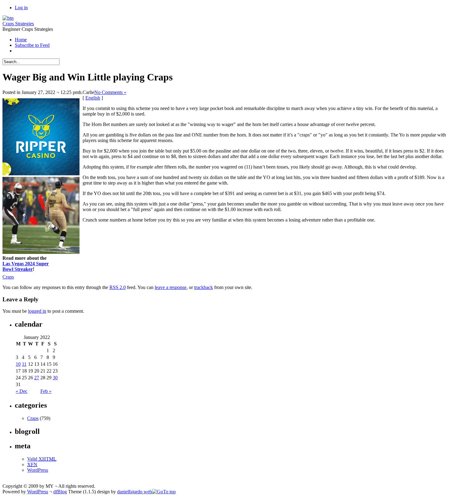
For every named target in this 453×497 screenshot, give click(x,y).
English (92, 97)
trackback (203, 287)
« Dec (21, 391)
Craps (8, 276)
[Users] (8, 18)
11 (24, 364)
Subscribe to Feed (32, 45)
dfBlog (60, 491)
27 (36, 377)
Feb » (45, 391)
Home (21, 39)
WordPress (37, 470)
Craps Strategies (18, 23)
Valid (41, 459)
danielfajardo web (134, 491)
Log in (21, 7)
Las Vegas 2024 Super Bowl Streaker (25, 266)
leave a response (170, 287)
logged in (37, 311)
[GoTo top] (164, 491)
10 (18, 364)
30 (55, 377)
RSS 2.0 (117, 287)
